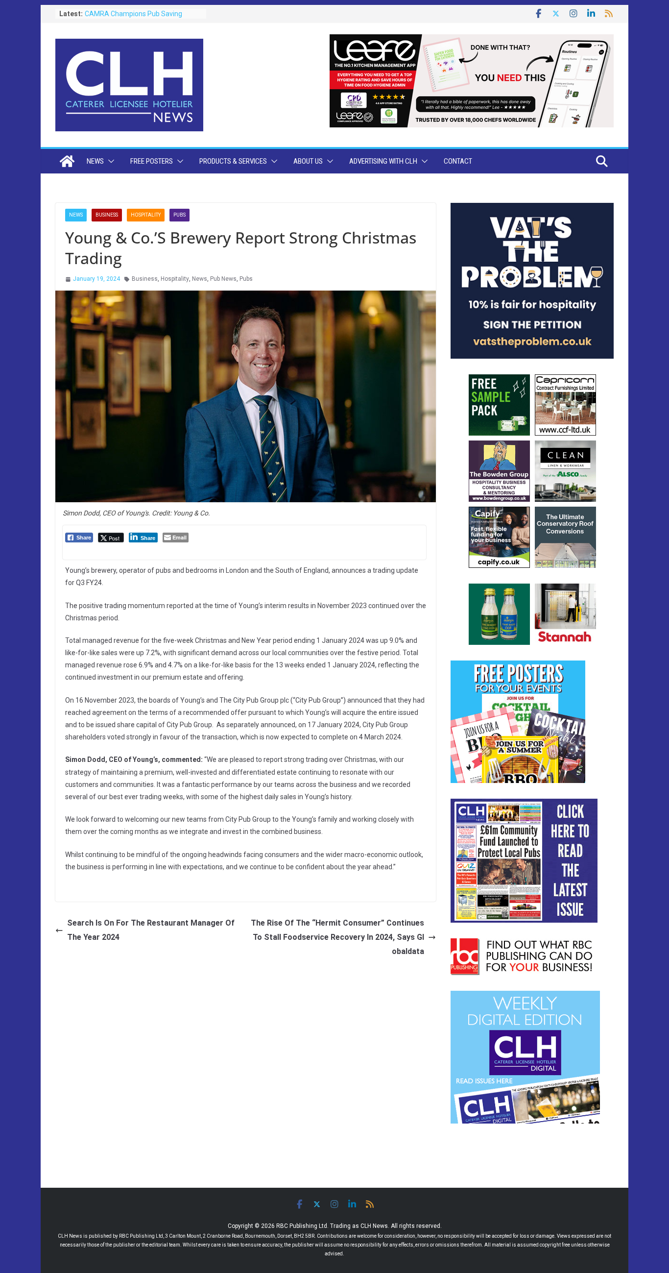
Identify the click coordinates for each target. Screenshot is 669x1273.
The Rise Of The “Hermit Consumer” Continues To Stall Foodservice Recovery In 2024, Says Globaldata (337, 937)
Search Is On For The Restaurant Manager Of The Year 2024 (151, 930)
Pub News (223, 278)
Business (107, 215)
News (95, 161)
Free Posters (151, 161)
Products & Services (233, 161)
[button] (109, 161)
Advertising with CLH (383, 161)
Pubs (179, 215)
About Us (308, 161)
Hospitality (146, 215)
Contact (458, 161)
